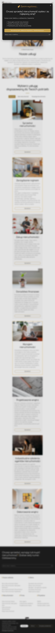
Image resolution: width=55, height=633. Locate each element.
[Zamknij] (50, 5)
